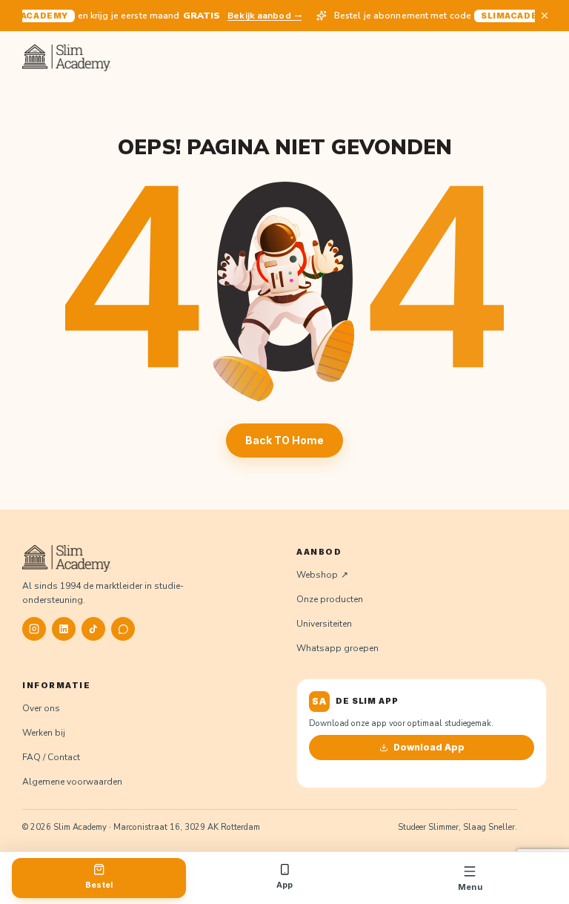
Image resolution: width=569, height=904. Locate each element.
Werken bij (43, 733)
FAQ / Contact (51, 757)
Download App (429, 747)
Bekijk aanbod (255, 15)
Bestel (99, 885)
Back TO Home (284, 440)
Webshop (317, 575)
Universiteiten (324, 624)
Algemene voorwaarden (72, 782)
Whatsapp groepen (337, 648)
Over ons (41, 708)
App (284, 885)
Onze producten (329, 599)
